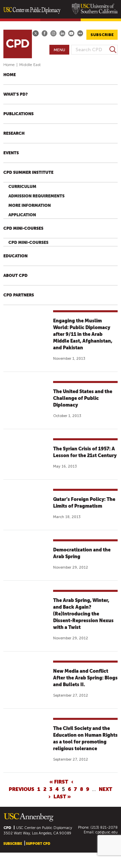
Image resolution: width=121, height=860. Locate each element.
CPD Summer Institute (28, 172)
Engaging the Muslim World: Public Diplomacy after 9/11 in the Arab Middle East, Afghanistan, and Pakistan (82, 334)
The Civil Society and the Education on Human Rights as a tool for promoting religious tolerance (85, 738)
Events (11, 153)
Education (15, 256)
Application (22, 215)
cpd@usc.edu (106, 832)
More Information (29, 205)
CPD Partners (18, 295)
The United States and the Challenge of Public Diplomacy (82, 398)
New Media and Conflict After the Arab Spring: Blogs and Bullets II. (85, 677)
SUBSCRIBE (102, 34)
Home (9, 64)
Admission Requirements (36, 196)
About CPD (15, 275)
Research (14, 133)
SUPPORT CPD (38, 844)
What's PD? (15, 94)
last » (62, 796)
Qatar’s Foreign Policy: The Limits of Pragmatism (84, 503)
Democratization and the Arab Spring (82, 553)
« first (58, 781)
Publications (18, 114)
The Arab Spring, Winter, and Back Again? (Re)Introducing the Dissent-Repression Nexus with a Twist (83, 614)
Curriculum (22, 186)
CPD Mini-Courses (23, 228)
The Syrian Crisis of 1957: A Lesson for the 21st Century (85, 452)
